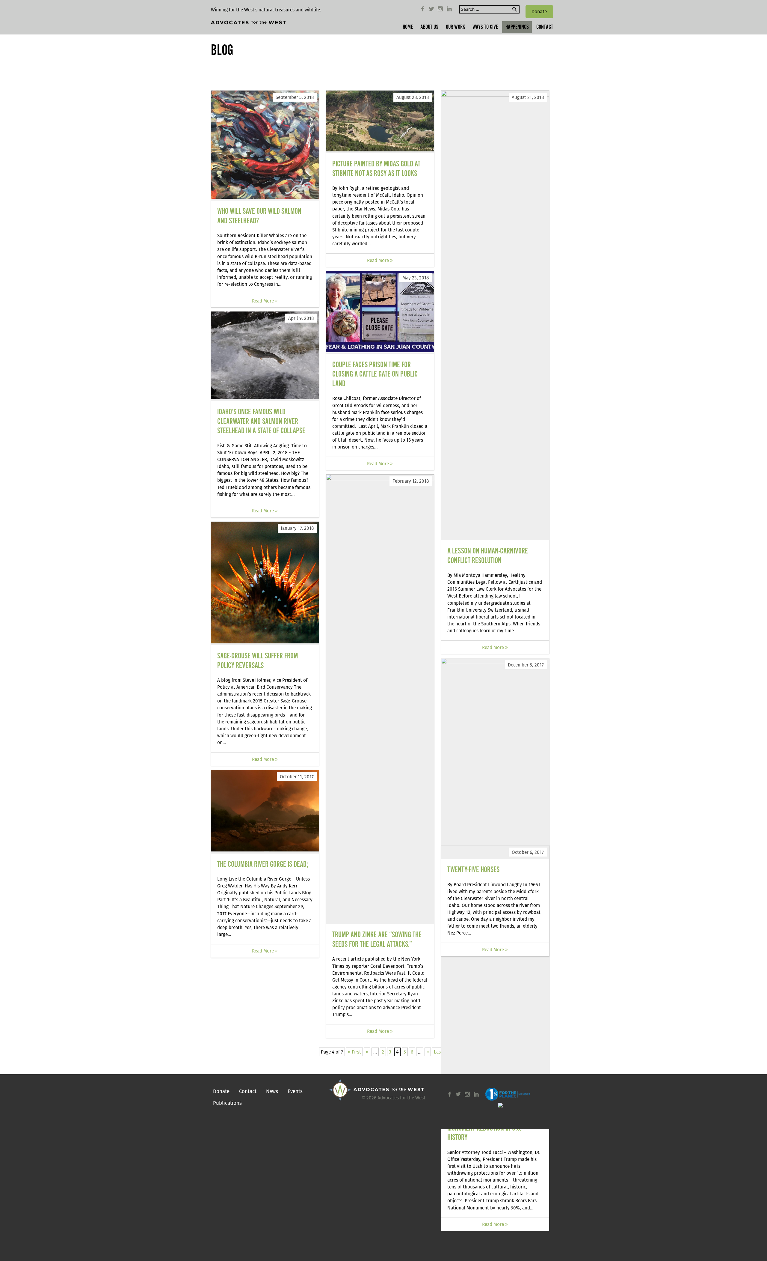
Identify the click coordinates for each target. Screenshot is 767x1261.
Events (295, 1091)
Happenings (517, 27)
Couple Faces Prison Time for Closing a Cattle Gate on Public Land (375, 374)
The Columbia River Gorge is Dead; (262, 864)
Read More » (265, 301)
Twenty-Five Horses (473, 870)
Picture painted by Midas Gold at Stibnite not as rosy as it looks (376, 169)
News (272, 1091)
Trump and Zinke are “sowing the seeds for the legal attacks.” (377, 939)
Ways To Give (485, 27)
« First (354, 1052)
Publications (227, 1103)
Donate (539, 11)
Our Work (455, 27)
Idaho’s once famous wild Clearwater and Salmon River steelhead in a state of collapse (261, 421)
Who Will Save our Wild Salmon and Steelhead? (259, 216)
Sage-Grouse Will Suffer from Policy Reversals (257, 661)
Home (408, 27)
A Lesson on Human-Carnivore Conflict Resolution (487, 556)
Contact (544, 27)
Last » (440, 1052)
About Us (429, 27)
